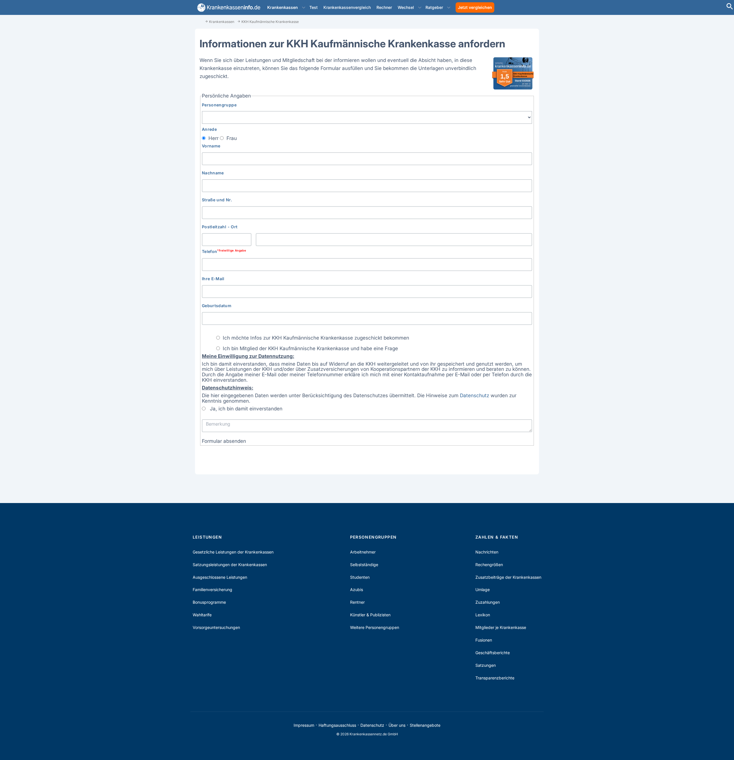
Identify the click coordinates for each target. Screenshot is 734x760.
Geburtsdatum (216, 305)
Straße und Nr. (217, 199)
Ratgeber (434, 7)
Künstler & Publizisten (370, 614)
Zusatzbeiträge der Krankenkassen (508, 577)
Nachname (213, 172)
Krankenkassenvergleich (347, 7)
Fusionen (483, 640)
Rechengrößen (489, 564)
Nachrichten (486, 551)
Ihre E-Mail (213, 278)
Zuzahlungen (487, 602)
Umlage (482, 589)
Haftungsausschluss (337, 725)
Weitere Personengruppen (374, 627)
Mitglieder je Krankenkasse (500, 627)
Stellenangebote (425, 725)
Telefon (224, 251)
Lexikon (482, 614)
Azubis (356, 589)
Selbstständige (364, 564)
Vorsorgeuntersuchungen (216, 627)
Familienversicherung (212, 589)
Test (313, 7)
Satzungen (485, 665)
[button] (303, 7)
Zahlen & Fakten (496, 537)
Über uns (397, 725)
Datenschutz (474, 395)
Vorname (211, 145)
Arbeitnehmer (363, 551)
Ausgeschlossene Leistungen (220, 577)
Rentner (357, 602)
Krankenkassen (282, 7)
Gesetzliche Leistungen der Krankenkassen (233, 551)
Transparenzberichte (494, 677)
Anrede (209, 129)
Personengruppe (219, 104)
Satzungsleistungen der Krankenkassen (230, 564)
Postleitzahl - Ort (219, 226)
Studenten (360, 577)
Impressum (304, 725)
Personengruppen (373, 537)
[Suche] (729, 7)
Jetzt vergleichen (475, 7)
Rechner (384, 7)
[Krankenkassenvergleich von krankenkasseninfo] (227, 7)
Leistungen (207, 537)
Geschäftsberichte (492, 652)
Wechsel (406, 7)
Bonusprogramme (209, 602)
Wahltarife (202, 614)
